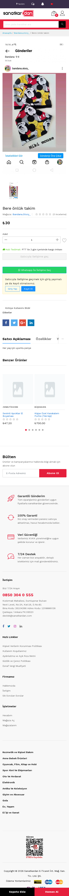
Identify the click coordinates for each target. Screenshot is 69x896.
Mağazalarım (10, 725)
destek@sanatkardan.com (17, 615)
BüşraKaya (40, 407)
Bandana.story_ (21, 33)
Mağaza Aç (9, 720)
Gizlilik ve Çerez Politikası (16, 661)
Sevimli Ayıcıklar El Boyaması (13, 414)
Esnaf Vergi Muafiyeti (14, 666)
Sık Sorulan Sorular (13, 695)
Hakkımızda (9, 685)
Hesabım (7, 715)
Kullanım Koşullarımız (14, 651)
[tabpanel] (34, 348)
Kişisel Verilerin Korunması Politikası (22, 646)
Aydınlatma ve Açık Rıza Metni (19, 656)
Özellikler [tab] (43, 339)
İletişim (7, 690)
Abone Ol (53, 473)
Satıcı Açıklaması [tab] (16, 339)
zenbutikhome (10, 407)
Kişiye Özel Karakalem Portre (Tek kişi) (46, 414)
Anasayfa (7, 33)
